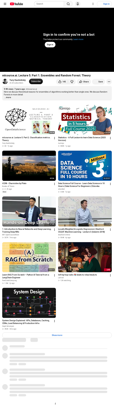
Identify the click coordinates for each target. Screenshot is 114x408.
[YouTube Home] (16, 4)
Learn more (78, 39)
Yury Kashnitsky (17, 80)
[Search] (68, 4)
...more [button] (7, 97)
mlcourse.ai (31, 89)
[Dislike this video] (72, 81)
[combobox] (49, 4)
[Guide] (5, 4)
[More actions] (109, 81)
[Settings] (93, 4)
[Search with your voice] (77, 4)
